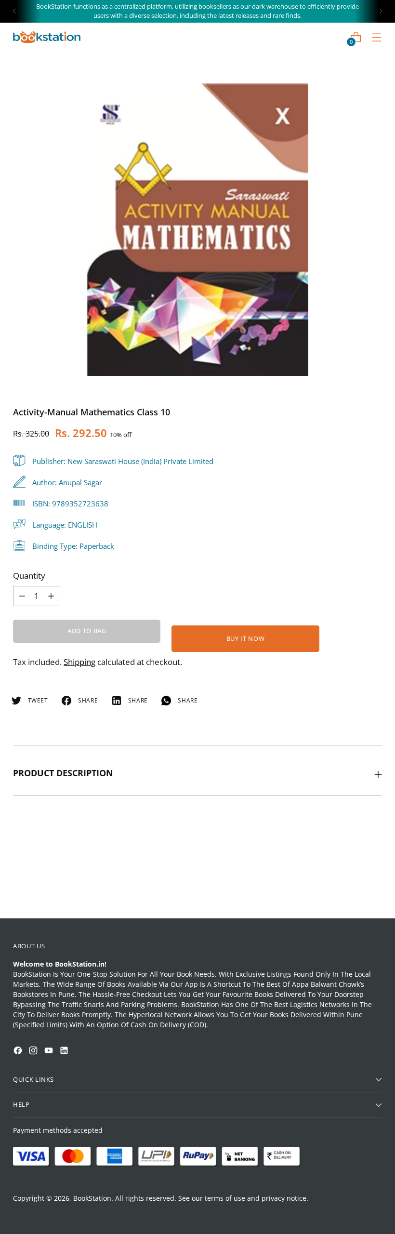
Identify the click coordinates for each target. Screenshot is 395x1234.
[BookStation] (46, 37)
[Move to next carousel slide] (374, 885)
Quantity (29, 575)
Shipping (79, 661)
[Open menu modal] (377, 37)
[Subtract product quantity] (51, 596)
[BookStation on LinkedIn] (65, 1052)
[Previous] (14, 11)
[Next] (380, 11)
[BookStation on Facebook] (19, 1052)
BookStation (92, 1198)
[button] (26, 1100)
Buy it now (245, 638)
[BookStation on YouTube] (49, 1052)
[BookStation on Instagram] (34, 1052)
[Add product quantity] (22, 596)
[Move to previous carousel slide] (351, 885)
